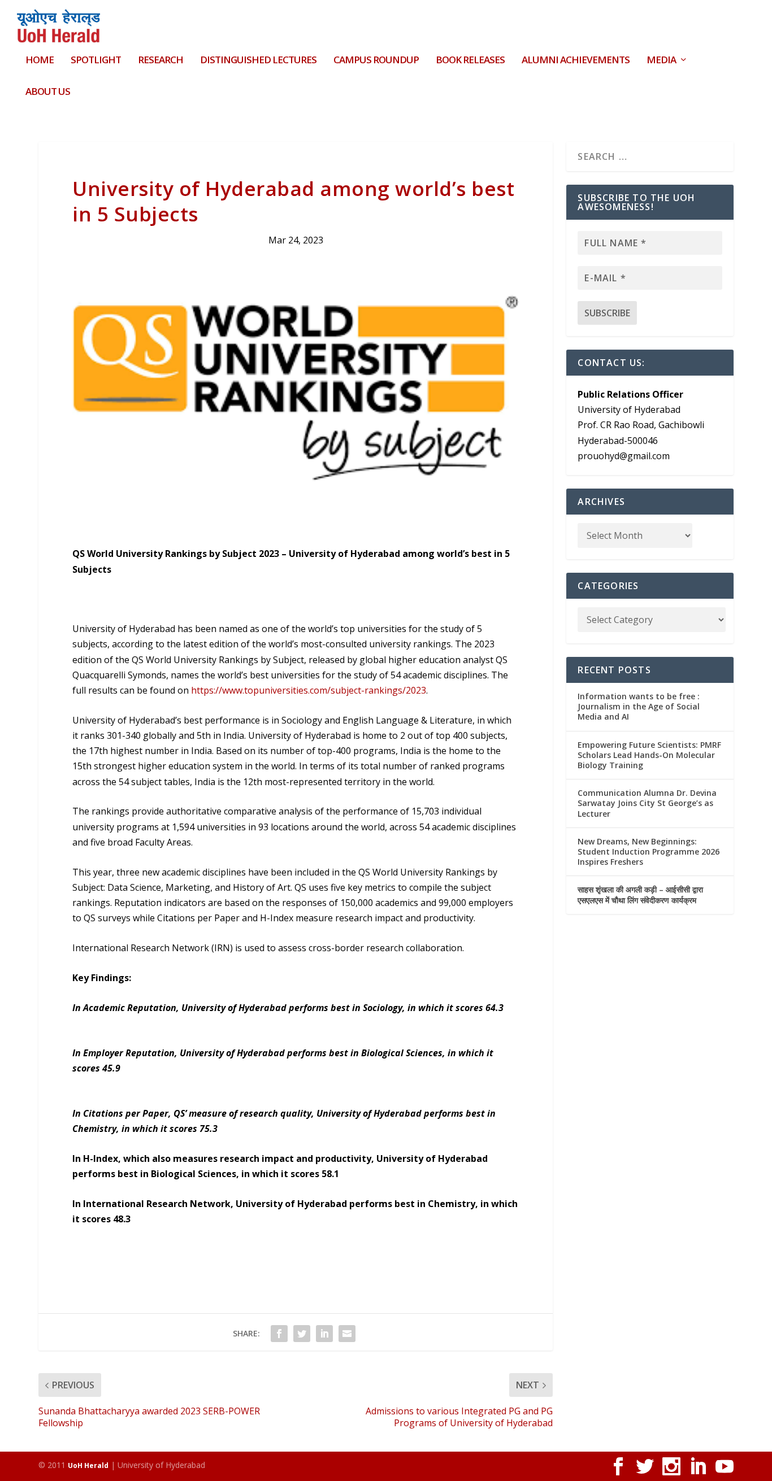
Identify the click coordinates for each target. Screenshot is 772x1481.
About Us (47, 92)
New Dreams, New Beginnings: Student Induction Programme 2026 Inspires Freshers (648, 851)
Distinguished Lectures (258, 60)
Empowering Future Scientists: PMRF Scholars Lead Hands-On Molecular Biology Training (649, 754)
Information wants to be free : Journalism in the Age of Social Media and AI (639, 706)
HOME (39, 60)
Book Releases (470, 60)
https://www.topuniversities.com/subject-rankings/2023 (308, 690)
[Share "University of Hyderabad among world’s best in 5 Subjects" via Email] (347, 1333)
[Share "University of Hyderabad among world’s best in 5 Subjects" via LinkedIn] (324, 1333)
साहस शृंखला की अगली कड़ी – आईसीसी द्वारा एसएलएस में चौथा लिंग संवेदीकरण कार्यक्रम (640, 894)
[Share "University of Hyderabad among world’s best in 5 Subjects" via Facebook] (279, 1333)
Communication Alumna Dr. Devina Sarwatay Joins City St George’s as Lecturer (647, 802)
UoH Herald (88, 1465)
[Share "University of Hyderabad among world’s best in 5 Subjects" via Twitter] (301, 1333)
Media (661, 60)
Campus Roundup (376, 60)
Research (160, 60)
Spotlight (96, 60)
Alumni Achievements (576, 60)
